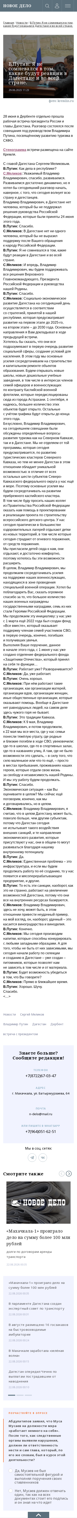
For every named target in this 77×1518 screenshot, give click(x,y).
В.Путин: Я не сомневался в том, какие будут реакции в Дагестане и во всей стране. (38, 24)
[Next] (69, 1174)
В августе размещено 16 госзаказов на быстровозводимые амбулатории (38, 1329)
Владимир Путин (15, 1024)
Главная (8, 22)
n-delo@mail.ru (40, 1114)
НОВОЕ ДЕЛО (17, 6)
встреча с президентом (20, 1034)
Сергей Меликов (32, 1014)
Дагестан (39, 1024)
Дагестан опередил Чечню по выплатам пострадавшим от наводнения (33, 1376)
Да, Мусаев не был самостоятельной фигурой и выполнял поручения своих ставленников (39, 1476)
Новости (22, 22)
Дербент (57, 1024)
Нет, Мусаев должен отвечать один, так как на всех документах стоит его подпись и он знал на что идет (41, 1496)
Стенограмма (14, 150)
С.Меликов (12, 173)
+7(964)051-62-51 (40, 1131)
